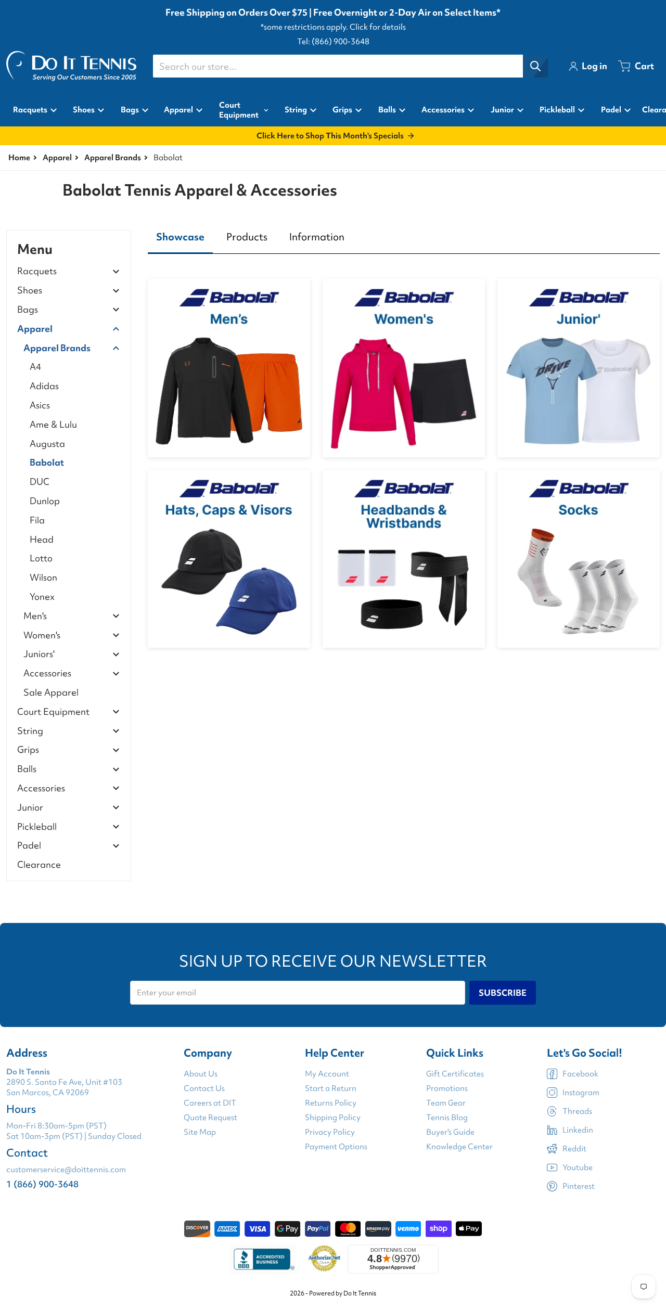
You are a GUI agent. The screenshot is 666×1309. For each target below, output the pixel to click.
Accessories (47, 673)
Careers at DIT (210, 1103)
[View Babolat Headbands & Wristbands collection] (404, 559)
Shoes (29, 290)
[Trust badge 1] (262, 1259)
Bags (27, 309)
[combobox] (350, 66)
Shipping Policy (333, 1117)
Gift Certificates (455, 1074)
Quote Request (210, 1117)
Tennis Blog (447, 1117)
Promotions (447, 1088)
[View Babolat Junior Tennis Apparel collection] (578, 368)
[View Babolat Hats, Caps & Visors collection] (229, 559)
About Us (200, 1074)
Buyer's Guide (450, 1132)
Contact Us (204, 1088)
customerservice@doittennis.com (66, 1169)
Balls (26, 769)
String (30, 731)
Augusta (47, 444)
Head (42, 539)
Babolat (47, 462)
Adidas (44, 386)
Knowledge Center (459, 1146)
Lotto (41, 558)
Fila (37, 520)
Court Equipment (53, 712)
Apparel (57, 157)
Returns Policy (330, 1103)
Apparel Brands (112, 157)
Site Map (200, 1132)
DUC (39, 481)
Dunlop (45, 501)
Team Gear (446, 1103)
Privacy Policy (330, 1132)
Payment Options (336, 1146)
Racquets (37, 271)
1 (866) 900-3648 (42, 1184)
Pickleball (37, 827)
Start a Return (330, 1088)
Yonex (42, 596)
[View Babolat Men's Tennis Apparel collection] (229, 368)
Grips (28, 750)
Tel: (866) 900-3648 (333, 41)
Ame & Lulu (53, 424)
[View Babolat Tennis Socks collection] (578, 559)
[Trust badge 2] (324, 1259)
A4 (35, 367)
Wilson (43, 577)
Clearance (39, 864)
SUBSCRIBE (503, 992)
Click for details (378, 27)
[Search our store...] (535, 66)
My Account (327, 1074)
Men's (35, 616)
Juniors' (39, 654)
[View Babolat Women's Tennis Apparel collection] (404, 368)
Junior (30, 807)
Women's (41, 635)
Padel (29, 845)
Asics (40, 405)
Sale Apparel (51, 692)
